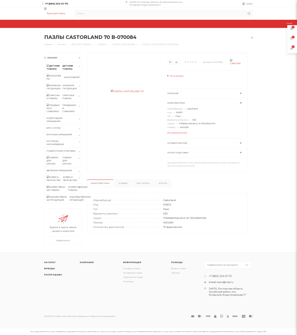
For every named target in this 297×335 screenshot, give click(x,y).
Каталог (50, 262)
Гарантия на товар (133, 277)
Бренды (49, 268)
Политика (128, 281)
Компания (87, 262)
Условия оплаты (131, 268)
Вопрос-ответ (178, 268)
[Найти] (249, 13)
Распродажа (53, 274)
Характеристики (100, 183)
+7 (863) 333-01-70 (56, 3)
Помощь (177, 262)
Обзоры (175, 273)
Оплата (163, 183)
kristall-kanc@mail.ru (221, 282)
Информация (132, 262)
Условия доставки (132, 273)
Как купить (143, 183)
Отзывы (123, 183)
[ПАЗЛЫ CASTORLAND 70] (127, 91)
